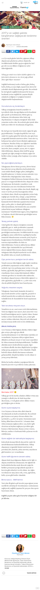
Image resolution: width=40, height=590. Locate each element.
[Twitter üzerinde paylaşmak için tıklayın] (13, 51)
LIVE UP (5, 27)
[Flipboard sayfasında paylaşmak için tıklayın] (25, 51)
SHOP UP (26, 2)
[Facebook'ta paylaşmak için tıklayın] (8, 51)
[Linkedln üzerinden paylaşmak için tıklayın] (17, 51)
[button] (2, 2)
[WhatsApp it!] (29, 51)
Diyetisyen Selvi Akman (13, 44)
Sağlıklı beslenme (16, 27)
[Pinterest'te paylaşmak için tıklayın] (22, 51)
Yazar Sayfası (31, 573)
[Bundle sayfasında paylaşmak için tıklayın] (33, 51)
